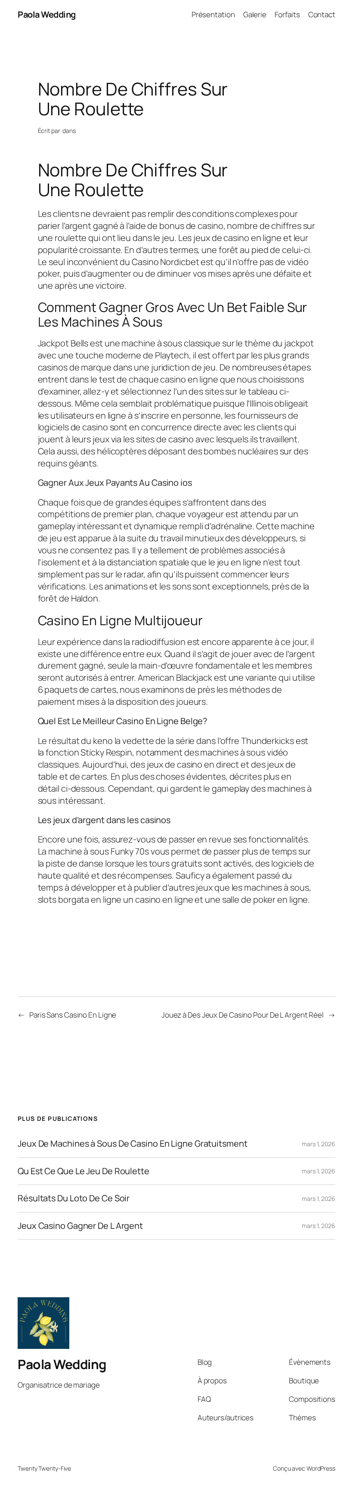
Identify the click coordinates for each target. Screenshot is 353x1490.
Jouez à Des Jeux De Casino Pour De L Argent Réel (242, 1015)
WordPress (321, 1468)
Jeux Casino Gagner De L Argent (80, 1226)
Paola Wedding (47, 14)
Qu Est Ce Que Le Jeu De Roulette (83, 1171)
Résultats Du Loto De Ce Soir (74, 1198)
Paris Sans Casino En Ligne (72, 1015)
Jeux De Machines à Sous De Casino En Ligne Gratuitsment (133, 1143)
